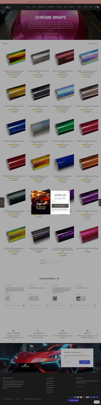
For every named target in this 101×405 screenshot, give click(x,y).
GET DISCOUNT (60, 206)
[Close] (68, 192)
